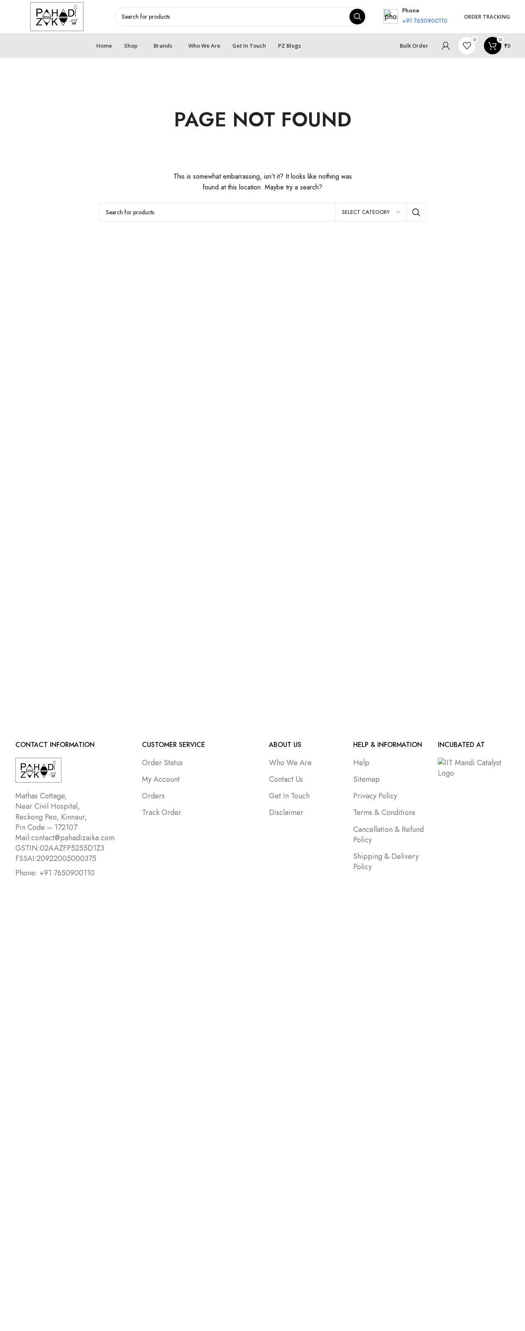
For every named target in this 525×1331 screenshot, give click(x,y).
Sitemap (366, 779)
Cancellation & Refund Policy (388, 834)
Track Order (161, 812)
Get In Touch (289, 795)
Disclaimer (286, 812)
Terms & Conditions (384, 812)
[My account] (445, 45)
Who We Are (290, 762)
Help (361, 762)
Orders (153, 795)
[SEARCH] (416, 212)
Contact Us (286, 779)
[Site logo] (56, 15)
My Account (161, 779)
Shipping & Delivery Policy (386, 861)
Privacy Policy (375, 795)
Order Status (162, 762)
